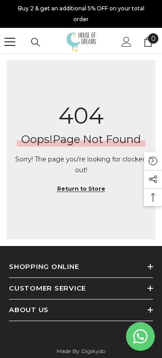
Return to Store (81, 188)
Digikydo (93, 351)
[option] (81, 14)
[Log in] (126, 42)
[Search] (35, 42)
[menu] (9, 41)
